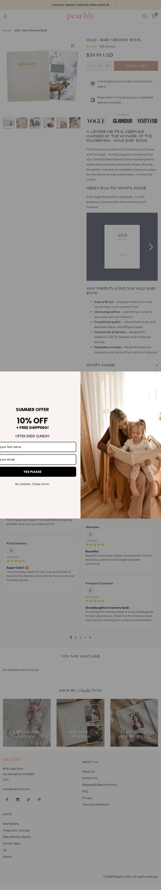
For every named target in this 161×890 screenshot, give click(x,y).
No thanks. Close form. (32, 484)
